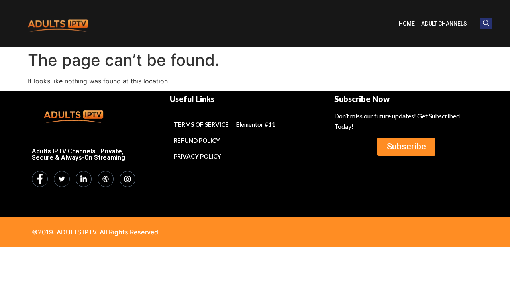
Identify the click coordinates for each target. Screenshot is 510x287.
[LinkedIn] (84, 179)
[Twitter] (62, 179)
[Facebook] (40, 179)
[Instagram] (127, 179)
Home (407, 23)
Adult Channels (444, 23)
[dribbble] (106, 179)
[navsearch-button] (486, 23)
